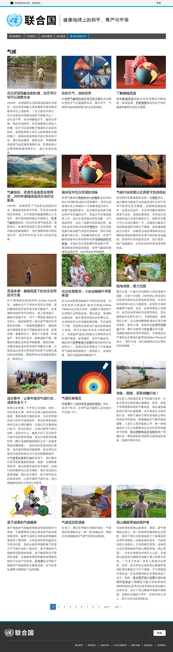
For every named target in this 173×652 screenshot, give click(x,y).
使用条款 (161, 645)
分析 (37, 325)
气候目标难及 (71, 398)
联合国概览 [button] (15, 36)
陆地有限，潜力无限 (131, 286)
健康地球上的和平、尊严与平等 (96, 20)
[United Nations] (33, 20)
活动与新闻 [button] (46, 36)
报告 (155, 197)
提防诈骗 (135, 645)
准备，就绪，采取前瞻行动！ (137, 393)
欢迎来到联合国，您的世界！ (28, 3)
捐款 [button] (159, 633)
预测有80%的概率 (89, 197)
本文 (35, 433)
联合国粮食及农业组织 (144, 432)
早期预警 (141, 102)
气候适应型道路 (73, 522)
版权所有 (105, 645)
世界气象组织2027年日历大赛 (83, 98)
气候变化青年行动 (21, 458)
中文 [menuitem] (159, 3)
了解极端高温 (126, 93)
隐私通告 (148, 645)
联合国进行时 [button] (79, 36)
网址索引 (79, 645)
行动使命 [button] (31, 36)
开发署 (148, 329)
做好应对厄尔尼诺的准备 (80, 192)
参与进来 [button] (61, 36)
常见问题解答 (120, 645)
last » (118, 606)
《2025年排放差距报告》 (88, 403)
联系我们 (92, 645)
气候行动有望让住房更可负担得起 (141, 192)
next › (107, 606)
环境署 (66, 403)
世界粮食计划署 (82, 342)
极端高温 (128, 98)
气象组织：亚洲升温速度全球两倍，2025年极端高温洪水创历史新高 (30, 196)
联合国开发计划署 (144, 577)
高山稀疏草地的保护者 (132, 522)
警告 (92, 226)
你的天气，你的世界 (76, 93)
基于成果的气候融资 (22, 522)
